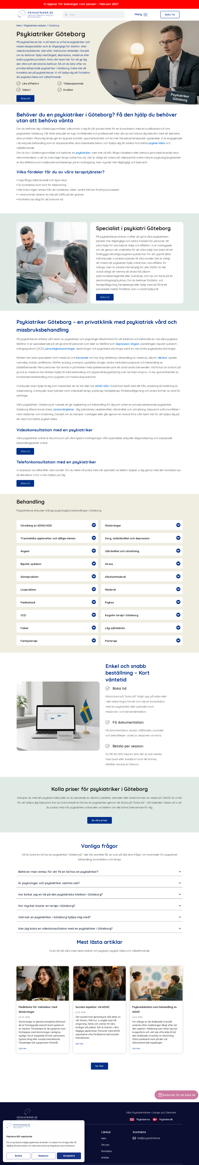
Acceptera (69, 1155)
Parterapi (111, 641)
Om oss (105, 1144)
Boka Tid (170, 14)
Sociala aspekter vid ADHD (92, 1007)
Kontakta (106, 1151)
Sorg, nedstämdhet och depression (127, 538)
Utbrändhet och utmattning (122, 551)
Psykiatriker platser (35, 25)
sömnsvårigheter (63, 409)
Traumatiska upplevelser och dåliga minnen (48, 538)
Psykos (109, 602)
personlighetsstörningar (60, 348)
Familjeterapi (29, 641)
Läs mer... (23, 1048)
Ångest (25, 551)
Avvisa (18, 1155)
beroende (82, 357)
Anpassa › (43, 1155)
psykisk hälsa (157, 143)
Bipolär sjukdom (31, 564)
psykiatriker (83, 152)
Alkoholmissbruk (115, 576)
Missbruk (110, 589)
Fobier (25, 628)
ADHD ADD (102, 386)
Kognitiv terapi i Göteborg (121, 615)
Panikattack (28, 602)
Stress (109, 564)
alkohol (162, 357)
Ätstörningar (113, 525)
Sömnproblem (29, 576)
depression (123, 344)
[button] (57, 525)
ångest (135, 344)
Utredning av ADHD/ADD (36, 525)
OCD (23, 615)
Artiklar (105, 1157)
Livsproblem (28, 589)
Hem (19, 25)
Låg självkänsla (115, 628)
